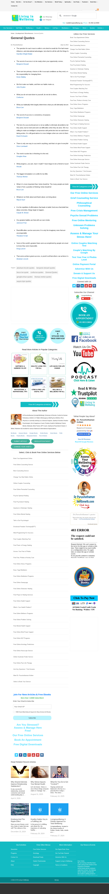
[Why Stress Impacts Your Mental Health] (40, 777)
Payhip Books (21, 436)
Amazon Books (23, 433)
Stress (47, 28)
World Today (58, 2)
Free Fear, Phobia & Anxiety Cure (23, 557)
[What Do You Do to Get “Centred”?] (59, 777)
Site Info (18, 2)
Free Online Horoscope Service (23, 650)
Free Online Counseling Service (23, 464)
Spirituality (68, 2)
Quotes (92, 28)
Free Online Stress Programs (22, 564)
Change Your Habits (22, 447)
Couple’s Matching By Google (84, 251)
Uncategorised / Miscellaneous (24, 33)
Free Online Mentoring (84, 220)
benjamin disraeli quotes (46, 268)
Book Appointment (42, 441)
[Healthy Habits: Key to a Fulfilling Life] (40, 815)
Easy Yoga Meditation (20, 570)
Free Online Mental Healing (21, 514)
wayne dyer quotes (24, 281)
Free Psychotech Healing (21, 502)
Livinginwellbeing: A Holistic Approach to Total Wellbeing (58, 821)
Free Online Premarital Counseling (23, 489)
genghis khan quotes (24, 277)
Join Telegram (47, 20)
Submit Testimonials (39, 861)
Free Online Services (39, 849)
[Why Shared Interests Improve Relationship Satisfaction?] (20, 777)
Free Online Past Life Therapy (22, 663)
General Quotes (51, 272)
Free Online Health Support (21, 601)
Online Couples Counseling (21, 483)
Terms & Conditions (61, 865)
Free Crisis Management (84, 210)
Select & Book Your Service (22, 681)
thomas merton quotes (43, 277)
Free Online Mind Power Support (23, 632)
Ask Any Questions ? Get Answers (24, 669)
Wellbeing (29, 28)
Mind (84, 28)
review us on (83, 434)
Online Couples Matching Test (84, 244)
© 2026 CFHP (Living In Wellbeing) (20, 880)
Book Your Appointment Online (22, 458)
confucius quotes (37, 272)
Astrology (36, 853)
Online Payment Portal (84, 264)
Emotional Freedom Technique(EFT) (24, 526)
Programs (14, 853)
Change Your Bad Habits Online (23, 477)
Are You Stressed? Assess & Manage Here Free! (28, 727)
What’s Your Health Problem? (22, 607)
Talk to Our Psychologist (21, 520)
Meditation (65, 28)
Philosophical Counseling (84, 204)
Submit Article (20, 441)
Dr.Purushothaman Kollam (87, 519)
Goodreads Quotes (92, 524)
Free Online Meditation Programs (23, 576)
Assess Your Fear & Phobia (22, 551)
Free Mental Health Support (21, 626)
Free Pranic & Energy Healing (22, 545)
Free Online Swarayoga (20, 582)
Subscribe (32, 718)
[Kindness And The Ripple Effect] (20, 815)
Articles (100, 28)
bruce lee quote (22, 272)
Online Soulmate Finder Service (23, 657)
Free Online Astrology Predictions (23, 644)
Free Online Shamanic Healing (22, 588)
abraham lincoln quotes (25, 268)
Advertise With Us (84, 269)
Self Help (19, 28)
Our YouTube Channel (62, 853)
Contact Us (14, 5)
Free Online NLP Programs (21, 638)
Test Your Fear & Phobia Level (84, 258)
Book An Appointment (27, 739)
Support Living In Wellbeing (63, 861)
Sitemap (56, 880)
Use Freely (76, 2)
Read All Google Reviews (84, 442)
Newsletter (14, 849)
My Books (13, 433)
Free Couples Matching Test (22, 539)
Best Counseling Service (21, 471)
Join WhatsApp (47, 17)
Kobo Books (53, 433)
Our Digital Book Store (62, 849)
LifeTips (55, 28)
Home (12, 2)
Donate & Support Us (84, 273)
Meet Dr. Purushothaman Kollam (23, 675)
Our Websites (38, 2)
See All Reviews (84, 439)
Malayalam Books (32, 436)
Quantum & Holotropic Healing (22, 508)
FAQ (12, 865)
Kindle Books (44, 433)
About (12, 861)
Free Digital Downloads (28, 744)
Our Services (48, 2)
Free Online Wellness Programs (23, 613)
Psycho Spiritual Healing (21, 495)
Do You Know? (28, 2)
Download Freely (38, 857)
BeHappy (76, 28)
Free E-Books (43, 436)
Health (38, 28)
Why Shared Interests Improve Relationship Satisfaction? (19, 784)
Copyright (36, 865)
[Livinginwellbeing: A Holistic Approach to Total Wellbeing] (59, 815)
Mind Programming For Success (23, 533)
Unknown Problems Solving (84, 226)
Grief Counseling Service (84, 198)
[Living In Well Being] (23, 20)
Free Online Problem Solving (22, 619)
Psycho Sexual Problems (84, 215)
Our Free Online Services (28, 735)
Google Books (33, 433)
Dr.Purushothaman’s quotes (84, 514)
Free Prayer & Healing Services (23, 595)
